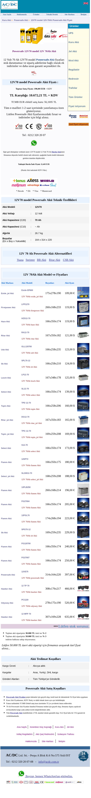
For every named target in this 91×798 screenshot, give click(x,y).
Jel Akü (73, 51)
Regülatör (74, 69)
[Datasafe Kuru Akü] (46, 36)
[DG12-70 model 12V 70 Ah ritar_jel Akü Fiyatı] (83, 424)
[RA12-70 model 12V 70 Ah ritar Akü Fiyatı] (83, 340)
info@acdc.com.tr (48, 761)
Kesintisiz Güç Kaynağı (41, 727)
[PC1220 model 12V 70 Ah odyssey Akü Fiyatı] (83, 608)
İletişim (62, 741)
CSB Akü (68, 259)
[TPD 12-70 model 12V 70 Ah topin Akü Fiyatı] (83, 411)
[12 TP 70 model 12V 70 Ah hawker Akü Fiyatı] (83, 591)
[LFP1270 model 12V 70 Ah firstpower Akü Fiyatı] (83, 312)
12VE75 (24, 572)
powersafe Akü (8, 575)
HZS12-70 (25, 318)
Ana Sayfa (22, 727)
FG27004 (25, 501)
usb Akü (5, 350)
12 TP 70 (25, 586)
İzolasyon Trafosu (65, 734)
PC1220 (24, 600)
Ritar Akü (54, 259)
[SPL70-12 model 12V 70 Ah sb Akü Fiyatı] (83, 368)
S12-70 (24, 445)
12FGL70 (25, 515)
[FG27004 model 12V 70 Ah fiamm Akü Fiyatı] (83, 509)
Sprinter (30, 259)
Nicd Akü (74, 60)
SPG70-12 (25, 529)
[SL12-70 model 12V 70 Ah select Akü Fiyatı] (83, 397)
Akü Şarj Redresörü (45, 734)
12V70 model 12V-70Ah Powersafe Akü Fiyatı (51, 20)
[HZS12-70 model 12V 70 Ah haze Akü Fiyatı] (83, 326)
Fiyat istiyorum (77, 106)
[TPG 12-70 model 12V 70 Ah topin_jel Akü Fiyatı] (83, 439)
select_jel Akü (7, 476)
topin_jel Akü (7, 434)
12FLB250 (25, 487)
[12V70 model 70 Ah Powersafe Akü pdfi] (33, 74)
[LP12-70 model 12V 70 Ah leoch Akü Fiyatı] (83, 383)
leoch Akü (6, 378)
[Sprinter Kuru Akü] (60, 36)
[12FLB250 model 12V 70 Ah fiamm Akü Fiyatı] (83, 496)
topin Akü (5, 406)
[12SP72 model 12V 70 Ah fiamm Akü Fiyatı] (83, 467)
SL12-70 (25, 389)
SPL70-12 (25, 360)
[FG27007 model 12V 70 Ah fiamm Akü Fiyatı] (83, 565)
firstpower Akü (8, 307)
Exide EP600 (27, 290)
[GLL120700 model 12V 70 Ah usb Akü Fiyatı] (83, 354)
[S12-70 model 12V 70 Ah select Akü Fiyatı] (83, 453)
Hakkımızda (31, 741)
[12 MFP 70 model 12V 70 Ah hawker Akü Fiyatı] (83, 619)
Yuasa (20, 259)
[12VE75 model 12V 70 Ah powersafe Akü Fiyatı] (83, 580)
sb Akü (4, 364)
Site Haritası (47, 741)
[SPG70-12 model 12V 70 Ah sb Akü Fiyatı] (83, 537)
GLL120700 (26, 346)
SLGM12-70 (26, 473)
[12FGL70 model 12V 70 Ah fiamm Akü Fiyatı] (83, 523)
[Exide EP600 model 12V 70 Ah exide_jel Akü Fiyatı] (83, 298)
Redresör (74, 79)
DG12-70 (25, 417)
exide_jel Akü (7, 293)
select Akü (6, 392)
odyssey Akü (7, 603)
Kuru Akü (6, 20)
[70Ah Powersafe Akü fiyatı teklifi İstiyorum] (79, 125)
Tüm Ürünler (76, 97)
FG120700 (25, 543)
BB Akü (41, 259)
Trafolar (73, 88)
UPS (71, 33)
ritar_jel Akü (7, 420)
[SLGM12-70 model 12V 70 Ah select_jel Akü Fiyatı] (83, 481)
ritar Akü (5, 336)
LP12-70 (25, 375)
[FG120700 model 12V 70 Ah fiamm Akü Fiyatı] (83, 551)
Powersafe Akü (21, 20)
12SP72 (24, 459)
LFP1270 (25, 304)
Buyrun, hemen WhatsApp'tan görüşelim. (49, 776)
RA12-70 (25, 332)
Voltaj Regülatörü (24, 734)
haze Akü (5, 321)
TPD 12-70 (26, 403)
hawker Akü (6, 589)
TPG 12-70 (26, 431)
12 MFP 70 (26, 614)
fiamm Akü (6, 462)
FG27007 (25, 557)
